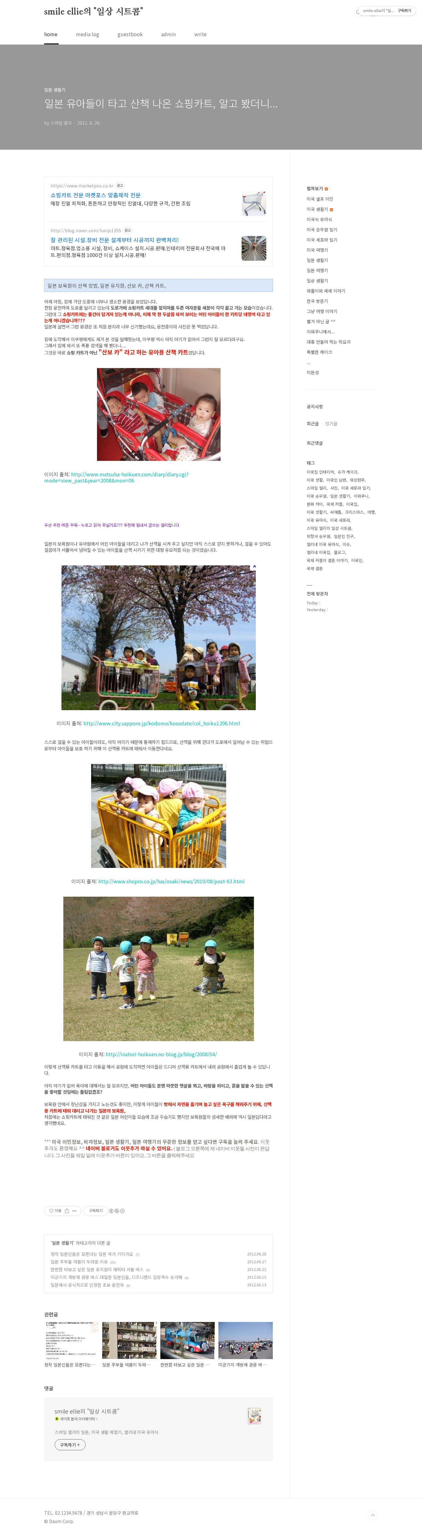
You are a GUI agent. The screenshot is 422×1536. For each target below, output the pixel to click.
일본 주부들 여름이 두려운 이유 (79, 1262)
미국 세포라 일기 (322, 240)
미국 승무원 (317, 496)
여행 (371, 512)
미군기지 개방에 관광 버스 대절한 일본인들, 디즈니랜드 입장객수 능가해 (116, 1277)
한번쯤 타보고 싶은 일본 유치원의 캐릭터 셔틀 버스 (97, 1269)
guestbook (130, 34)
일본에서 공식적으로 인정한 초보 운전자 (87, 1285)
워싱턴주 (357, 480)
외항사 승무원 (318, 536)
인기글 (331, 423)
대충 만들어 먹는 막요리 (329, 342)
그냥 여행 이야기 (322, 311)
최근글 (313, 423)
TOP (373, 1515)
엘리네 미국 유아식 (323, 544)
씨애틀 (335, 512)
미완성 (313, 372)
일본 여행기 (317, 270)
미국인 (356, 560)
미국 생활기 (318, 209)
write (200, 34)
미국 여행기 (317, 250)
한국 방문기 (317, 301)
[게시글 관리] (74, 1211)
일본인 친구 (344, 536)
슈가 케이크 (347, 472)
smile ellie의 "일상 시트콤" (93, 12)
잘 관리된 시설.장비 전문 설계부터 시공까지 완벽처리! (115, 239)
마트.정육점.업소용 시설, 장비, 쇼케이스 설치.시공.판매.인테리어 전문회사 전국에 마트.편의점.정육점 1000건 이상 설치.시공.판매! (138, 251)
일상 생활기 (317, 280)
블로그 (339, 552)
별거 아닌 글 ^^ (321, 321)
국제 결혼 (315, 568)
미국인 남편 (336, 480)
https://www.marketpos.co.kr (82, 185)
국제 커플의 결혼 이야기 (327, 560)
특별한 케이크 (319, 352)
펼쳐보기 (315, 188)
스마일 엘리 (317, 488)
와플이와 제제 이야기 (326, 291)
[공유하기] (67, 1211)
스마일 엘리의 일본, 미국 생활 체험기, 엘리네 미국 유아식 (106, 1432)
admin (168, 34)
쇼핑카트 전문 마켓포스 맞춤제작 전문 (96, 195)
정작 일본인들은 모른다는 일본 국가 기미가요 (92, 1254)
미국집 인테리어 (320, 472)
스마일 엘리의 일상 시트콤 (329, 528)
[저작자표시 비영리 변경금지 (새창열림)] (116, 1210)
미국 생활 (315, 480)
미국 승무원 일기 (322, 229)
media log (87, 34)
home (50, 34)
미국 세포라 (340, 520)
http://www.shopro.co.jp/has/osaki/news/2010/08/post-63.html (171, 881)
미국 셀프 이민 (320, 199)
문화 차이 (315, 504)
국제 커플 (335, 504)
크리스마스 (354, 512)
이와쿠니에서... (321, 331)
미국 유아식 (317, 520)
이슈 (346, 544)
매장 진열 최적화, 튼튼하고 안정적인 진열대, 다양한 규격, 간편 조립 (121, 203)
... (308, 362)
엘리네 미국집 (318, 552)
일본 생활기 (62, 1243)
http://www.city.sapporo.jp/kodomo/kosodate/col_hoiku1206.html (161, 723)
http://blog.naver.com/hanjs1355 (86, 230)
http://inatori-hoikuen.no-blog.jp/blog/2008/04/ (161, 1054)
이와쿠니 (361, 496)
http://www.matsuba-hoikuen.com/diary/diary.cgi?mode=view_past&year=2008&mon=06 (116, 477)
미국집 (351, 504)
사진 (334, 488)
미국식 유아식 (319, 219)
